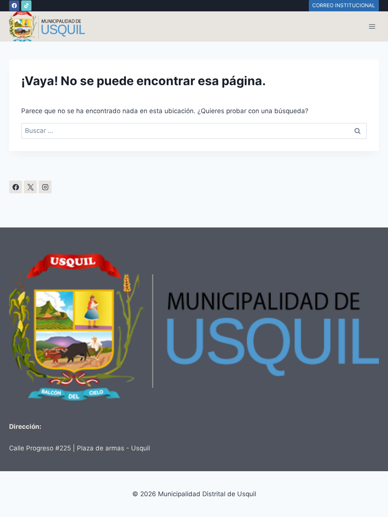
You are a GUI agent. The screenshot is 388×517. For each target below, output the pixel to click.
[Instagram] (45, 187)
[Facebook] (14, 5)
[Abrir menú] (372, 26)
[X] (30, 187)
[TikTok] (26, 5)
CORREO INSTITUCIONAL (343, 5)
